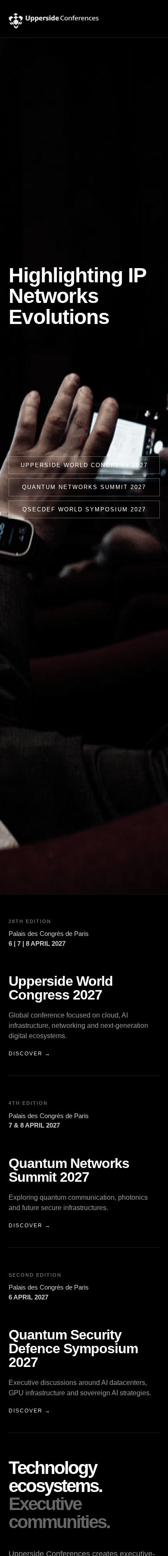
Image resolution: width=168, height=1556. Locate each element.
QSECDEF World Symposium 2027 (84, 509)
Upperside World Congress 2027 (84, 465)
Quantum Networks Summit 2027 (84, 487)
